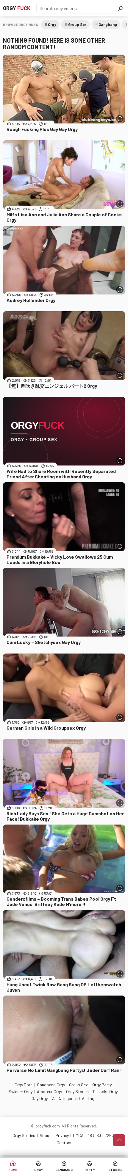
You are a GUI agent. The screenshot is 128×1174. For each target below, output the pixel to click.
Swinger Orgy (20, 1091)
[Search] (121, 8)
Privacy (62, 1135)
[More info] (120, 118)
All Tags (89, 1098)
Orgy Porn (23, 1084)
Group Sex (77, 24)
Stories (115, 1170)
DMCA (78, 1135)
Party (90, 1170)
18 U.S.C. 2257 (101, 1135)
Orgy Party (102, 1084)
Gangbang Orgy (51, 1084)
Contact (64, 1142)
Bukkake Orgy (105, 1091)
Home (12, 1170)
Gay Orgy (40, 1098)
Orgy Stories (77, 1091)
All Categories (65, 1098)
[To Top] (119, 1140)
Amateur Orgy (49, 1091)
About (45, 1135)
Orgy (16, 8)
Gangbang (64, 1170)
